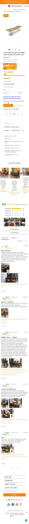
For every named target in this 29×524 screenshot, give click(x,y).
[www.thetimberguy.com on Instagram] (14, 500)
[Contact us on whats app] (8, 103)
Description (8, 123)
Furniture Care (15, 130)
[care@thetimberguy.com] (6, 103)
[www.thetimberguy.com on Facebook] (7, 500)
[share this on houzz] (18, 114)
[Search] (24, 6)
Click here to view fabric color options (12, 98)
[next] (24, 30)
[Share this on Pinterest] (10, 114)
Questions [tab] (13, 237)
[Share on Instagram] (14, 114)
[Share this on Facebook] (6, 114)
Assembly (7, 130)
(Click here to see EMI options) (19, 75)
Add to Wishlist (19, 105)
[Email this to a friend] (22, 114)
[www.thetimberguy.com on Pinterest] (12, 500)
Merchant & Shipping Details (12, 127)
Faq (23, 130)
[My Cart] (28, 6)
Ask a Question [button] (15, 232)
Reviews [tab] (4, 237)
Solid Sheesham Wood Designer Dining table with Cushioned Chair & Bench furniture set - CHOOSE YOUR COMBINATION (13, 456)
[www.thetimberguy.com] (14, 6)
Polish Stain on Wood (9, 84)
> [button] (19, 468)
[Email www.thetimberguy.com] (22, 500)
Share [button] (4, 291)
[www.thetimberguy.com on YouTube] (9, 500)
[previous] (4, 30)
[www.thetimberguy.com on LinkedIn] (20, 500)
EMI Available (10, 75)
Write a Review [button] (15, 229)
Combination (6, 78)
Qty (4, 89)
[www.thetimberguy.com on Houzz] (17, 500)
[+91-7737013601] (4, 103)
